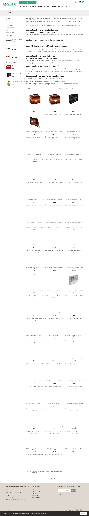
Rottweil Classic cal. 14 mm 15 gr (54, 109)
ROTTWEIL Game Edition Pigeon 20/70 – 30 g (54, 313)
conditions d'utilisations (73, 494)
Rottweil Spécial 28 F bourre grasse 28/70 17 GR (34, 404)
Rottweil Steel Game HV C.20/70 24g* (54, 199)
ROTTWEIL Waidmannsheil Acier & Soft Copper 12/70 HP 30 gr (35, 449)
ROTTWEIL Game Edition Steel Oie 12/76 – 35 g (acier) (74, 268)
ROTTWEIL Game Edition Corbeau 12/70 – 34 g (35, 245)
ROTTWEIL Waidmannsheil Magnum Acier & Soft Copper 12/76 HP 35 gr (54, 449)
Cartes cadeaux (9, 25)
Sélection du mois (10, 32)
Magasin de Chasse (10, 30)
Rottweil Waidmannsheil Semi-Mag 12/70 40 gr (74, 403)
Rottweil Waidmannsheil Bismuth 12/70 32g (54, 426)
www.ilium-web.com (31, 511)
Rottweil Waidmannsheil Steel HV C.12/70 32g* (35, 199)
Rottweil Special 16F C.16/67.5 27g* (73, 131)
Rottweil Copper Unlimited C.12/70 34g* (54, 131)
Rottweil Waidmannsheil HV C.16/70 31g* (35, 222)
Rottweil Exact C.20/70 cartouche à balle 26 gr (35, 177)
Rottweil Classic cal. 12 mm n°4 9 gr (34, 109)
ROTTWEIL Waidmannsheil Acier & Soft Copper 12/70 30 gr (74, 426)
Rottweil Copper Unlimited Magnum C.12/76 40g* (34, 132)
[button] (25, 6)
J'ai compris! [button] (83, 513)
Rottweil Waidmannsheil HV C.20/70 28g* (74, 199)
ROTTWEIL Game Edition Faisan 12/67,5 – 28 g (34, 290)
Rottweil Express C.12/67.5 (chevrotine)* (54, 177)
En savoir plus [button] (44, 513)
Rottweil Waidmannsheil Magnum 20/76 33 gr (35, 358)
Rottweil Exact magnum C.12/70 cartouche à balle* (74, 336)
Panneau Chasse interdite (17, 66)
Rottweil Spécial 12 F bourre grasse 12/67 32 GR (74, 381)
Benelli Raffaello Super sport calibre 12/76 (20, 39)
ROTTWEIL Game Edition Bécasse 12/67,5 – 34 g (54, 245)
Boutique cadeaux (10, 21)
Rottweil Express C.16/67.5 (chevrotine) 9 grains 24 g (54, 268)
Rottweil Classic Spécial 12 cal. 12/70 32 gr (54, 381)
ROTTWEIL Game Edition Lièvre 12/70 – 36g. (73, 222)
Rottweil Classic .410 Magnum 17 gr (54, 154)
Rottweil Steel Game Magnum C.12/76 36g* (73, 177)
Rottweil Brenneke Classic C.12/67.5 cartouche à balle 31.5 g (74, 290)
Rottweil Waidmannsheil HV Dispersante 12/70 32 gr (35, 426)
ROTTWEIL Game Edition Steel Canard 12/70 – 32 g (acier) (35, 268)
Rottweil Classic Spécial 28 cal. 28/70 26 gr (74, 358)
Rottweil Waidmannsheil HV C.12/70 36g (20, 74)
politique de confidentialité (63, 494)
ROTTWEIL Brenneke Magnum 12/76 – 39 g (54, 290)
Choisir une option (35, 107)
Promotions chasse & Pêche (12, 23)
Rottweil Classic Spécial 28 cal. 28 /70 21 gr (54, 358)
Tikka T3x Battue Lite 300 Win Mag (19, 47)
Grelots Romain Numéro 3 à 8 (18, 81)
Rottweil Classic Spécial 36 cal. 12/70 (35, 381)
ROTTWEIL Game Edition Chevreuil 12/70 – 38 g (54, 222)
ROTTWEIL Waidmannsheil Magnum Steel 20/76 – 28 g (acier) (35, 472)
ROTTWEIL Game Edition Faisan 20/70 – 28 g (34, 335)
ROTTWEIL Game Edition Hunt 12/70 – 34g (54, 471)
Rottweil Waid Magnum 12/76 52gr (54, 403)
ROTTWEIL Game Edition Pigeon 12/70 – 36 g (73, 245)
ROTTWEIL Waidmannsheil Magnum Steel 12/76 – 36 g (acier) (74, 449)
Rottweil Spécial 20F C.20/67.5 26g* (35, 154)
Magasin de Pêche (10, 28)
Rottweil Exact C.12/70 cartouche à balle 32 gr (35, 313)
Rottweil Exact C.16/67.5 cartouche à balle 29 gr (74, 155)
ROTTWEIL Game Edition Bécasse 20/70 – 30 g (74, 313)
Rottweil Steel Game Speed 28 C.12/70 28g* (54, 335)
